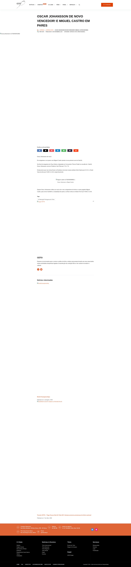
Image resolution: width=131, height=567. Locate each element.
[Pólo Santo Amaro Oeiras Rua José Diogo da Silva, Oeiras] (18, 531)
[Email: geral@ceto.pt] (38, 531)
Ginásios (95, 547)
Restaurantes (96, 545)
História (18, 545)
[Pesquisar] (79, 4)
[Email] (69, 150)
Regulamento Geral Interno (23, 552)
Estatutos (19, 550)
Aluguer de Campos (72, 547)
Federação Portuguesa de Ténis (46, 199)
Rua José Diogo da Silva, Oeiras (28, 532)
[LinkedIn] (57, 150)
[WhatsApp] (63, 150)
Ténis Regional (81, 31)
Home (18, 564)
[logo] (21, 5)
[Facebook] (39, 150)
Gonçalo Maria (105, 564)
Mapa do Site (48, 564)
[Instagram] (96, 529)
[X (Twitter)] (45, 150)
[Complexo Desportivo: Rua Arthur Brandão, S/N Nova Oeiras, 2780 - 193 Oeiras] (18, 527)
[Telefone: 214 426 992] (49, 527)
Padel (43, 552)
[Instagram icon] (41, 269)
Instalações (19, 555)
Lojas (94, 548)
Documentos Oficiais (21, 548)
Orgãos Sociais (20, 547)
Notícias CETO (73, 31)
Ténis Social (45, 550)
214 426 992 (54, 528)
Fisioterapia (95, 550)
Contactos (108, 4)
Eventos (42, 4)
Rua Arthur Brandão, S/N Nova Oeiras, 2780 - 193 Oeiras (34, 528)
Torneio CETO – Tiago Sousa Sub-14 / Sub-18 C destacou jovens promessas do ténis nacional (64, 515)
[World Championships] (65, 339)
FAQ (22, 564)
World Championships (43, 397)
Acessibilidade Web (38, 564)
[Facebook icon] (38, 269)
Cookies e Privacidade (58, 564)
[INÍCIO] (37, 30)
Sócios (18, 554)
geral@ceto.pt (44, 532)
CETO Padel (70, 555)
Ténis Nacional (45, 547)
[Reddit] (75, 150)
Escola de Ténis (71, 545)
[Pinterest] (51, 150)
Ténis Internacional (46, 545)
